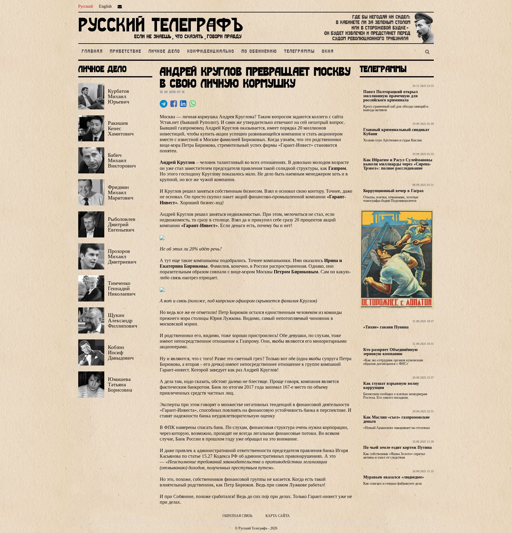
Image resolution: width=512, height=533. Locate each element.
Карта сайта (277, 516)
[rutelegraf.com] (160, 40)
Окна (328, 51)
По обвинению (259, 51)
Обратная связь (237, 516)
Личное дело (164, 51)
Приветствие (125, 51)
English (105, 6)
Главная (92, 51)
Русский (85, 6)
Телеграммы (299, 51)
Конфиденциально (210, 51)
